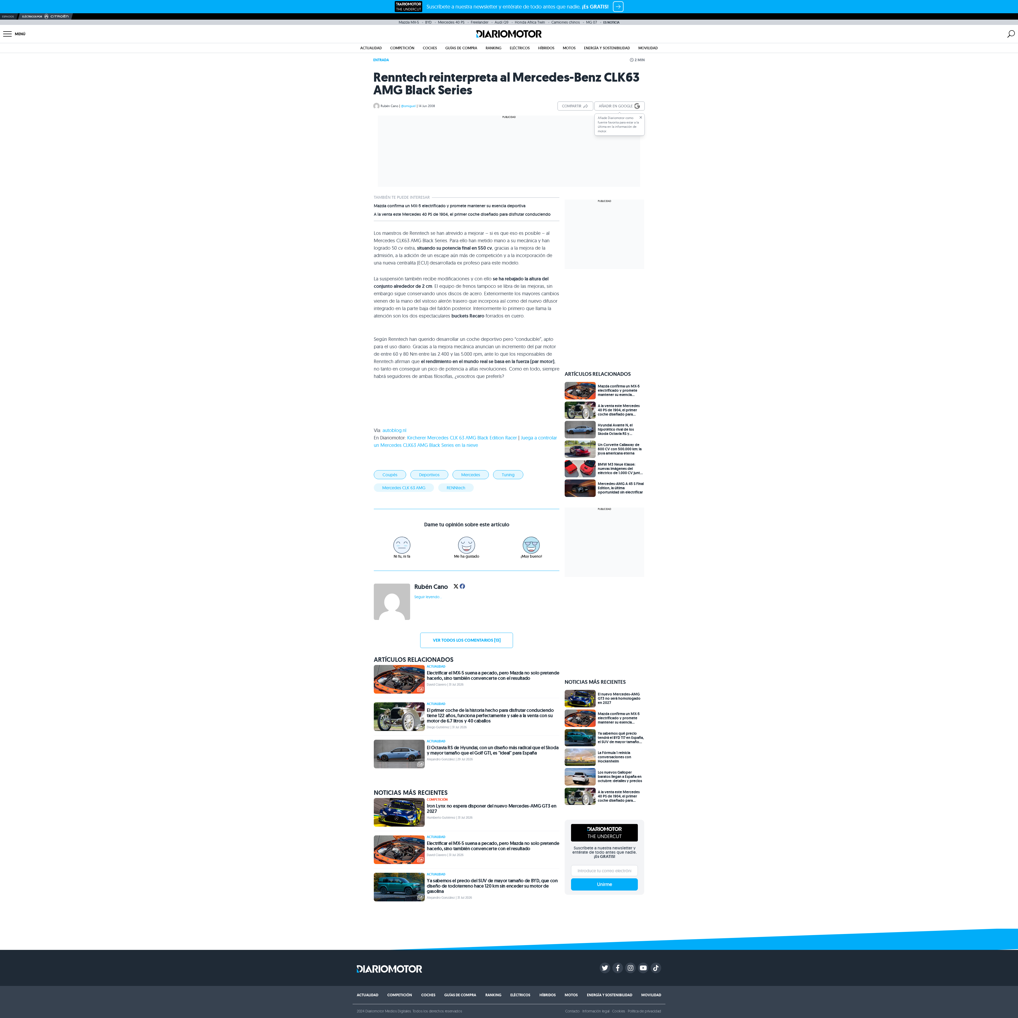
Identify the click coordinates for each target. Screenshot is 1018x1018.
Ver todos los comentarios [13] (467, 640)
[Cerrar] (640, 117)
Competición (402, 48)
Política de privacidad (644, 1011)
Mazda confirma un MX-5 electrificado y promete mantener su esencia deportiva (449, 206)
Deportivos (429, 474)
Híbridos (546, 48)
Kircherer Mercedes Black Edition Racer (462, 438)
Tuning (508, 474)
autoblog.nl (394, 430)
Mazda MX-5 (409, 22)
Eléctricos (520, 48)
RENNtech (456, 487)
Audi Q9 (501, 22)
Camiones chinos (565, 22)
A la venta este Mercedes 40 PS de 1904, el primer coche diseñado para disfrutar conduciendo (462, 214)
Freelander (479, 22)
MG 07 (591, 22)
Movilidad (648, 48)
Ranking (493, 48)
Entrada (381, 60)
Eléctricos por (32, 16)
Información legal (596, 1011)
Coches (430, 48)
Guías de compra (461, 48)
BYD (428, 22)
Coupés (390, 474)
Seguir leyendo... (428, 596)
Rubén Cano (389, 106)
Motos (569, 48)
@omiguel (408, 106)
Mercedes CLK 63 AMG (403, 487)
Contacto (572, 1011)
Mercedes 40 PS (451, 22)
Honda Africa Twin (530, 22)
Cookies (618, 1011)
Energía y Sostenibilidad (607, 48)
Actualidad (371, 48)
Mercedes (470, 474)
